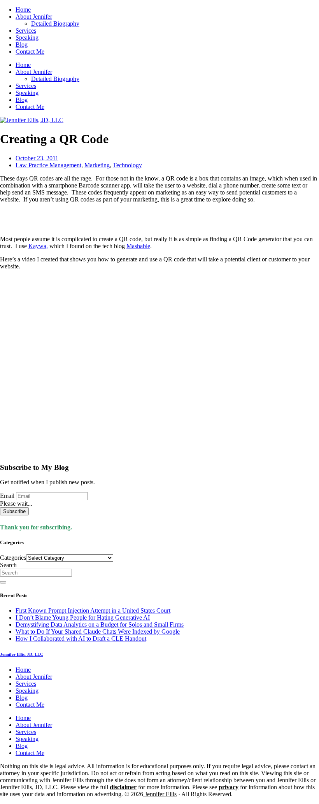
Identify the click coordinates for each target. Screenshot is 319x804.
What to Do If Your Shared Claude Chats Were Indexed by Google (98, 631)
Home (23, 9)
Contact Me (30, 51)
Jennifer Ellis (160, 794)
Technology (127, 165)
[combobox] (36, 573)
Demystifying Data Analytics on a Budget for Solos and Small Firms (100, 624)
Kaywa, (38, 246)
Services (26, 30)
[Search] (3, 582)
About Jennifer (34, 16)
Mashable (138, 246)
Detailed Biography (55, 23)
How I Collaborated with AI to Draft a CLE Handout (81, 638)
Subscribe (14, 511)
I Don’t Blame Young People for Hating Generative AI (83, 617)
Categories (13, 557)
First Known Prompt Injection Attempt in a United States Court (93, 610)
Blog (22, 44)
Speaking (27, 37)
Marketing (97, 165)
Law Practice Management (48, 165)
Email (7, 495)
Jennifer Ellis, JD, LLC (21, 654)
